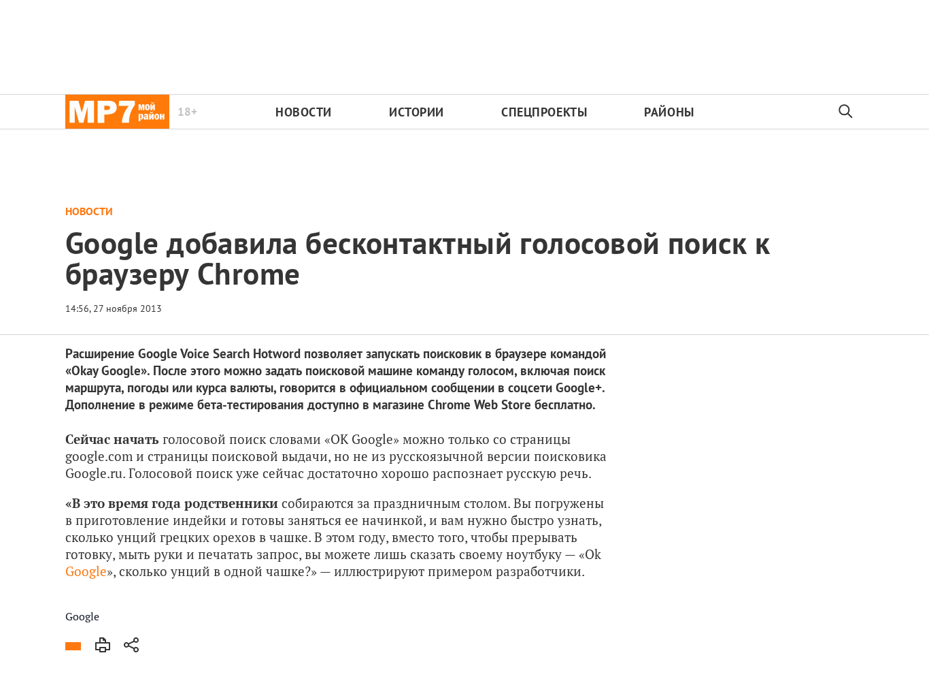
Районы (669, 112)
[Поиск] (846, 112)
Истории (416, 112)
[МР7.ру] (117, 112)
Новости (303, 112)
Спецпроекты (544, 112)
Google (86, 570)
